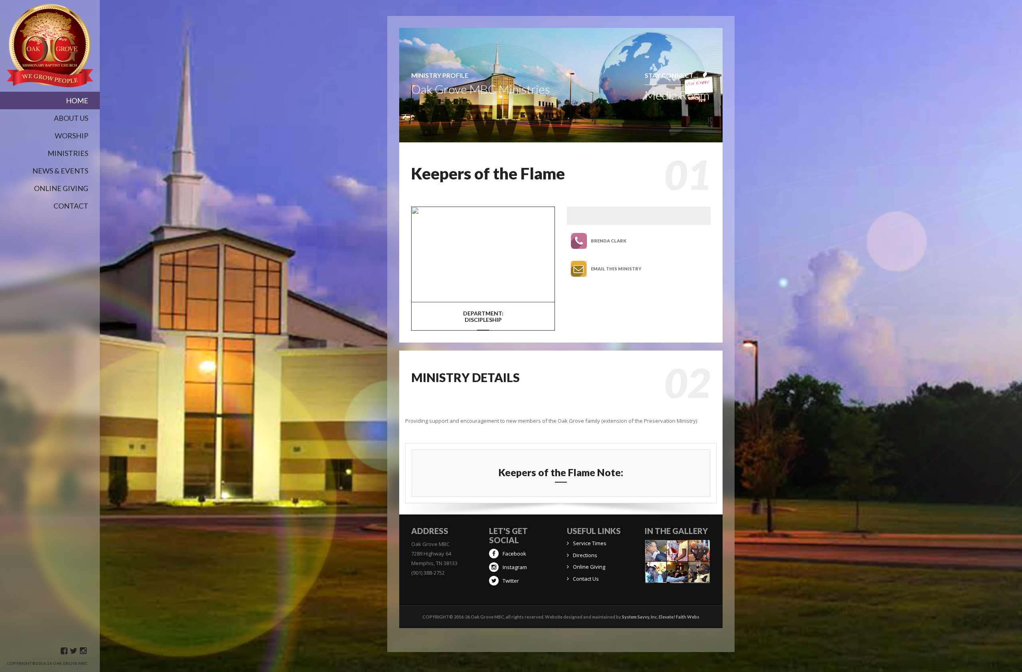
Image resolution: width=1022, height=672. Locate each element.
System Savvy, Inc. (640, 616)
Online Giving (589, 566)
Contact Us (586, 578)
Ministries (68, 153)
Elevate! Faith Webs (679, 616)
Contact (70, 205)
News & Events (60, 170)
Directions (585, 555)
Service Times (589, 543)
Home (77, 100)
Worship (71, 135)
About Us (71, 118)
